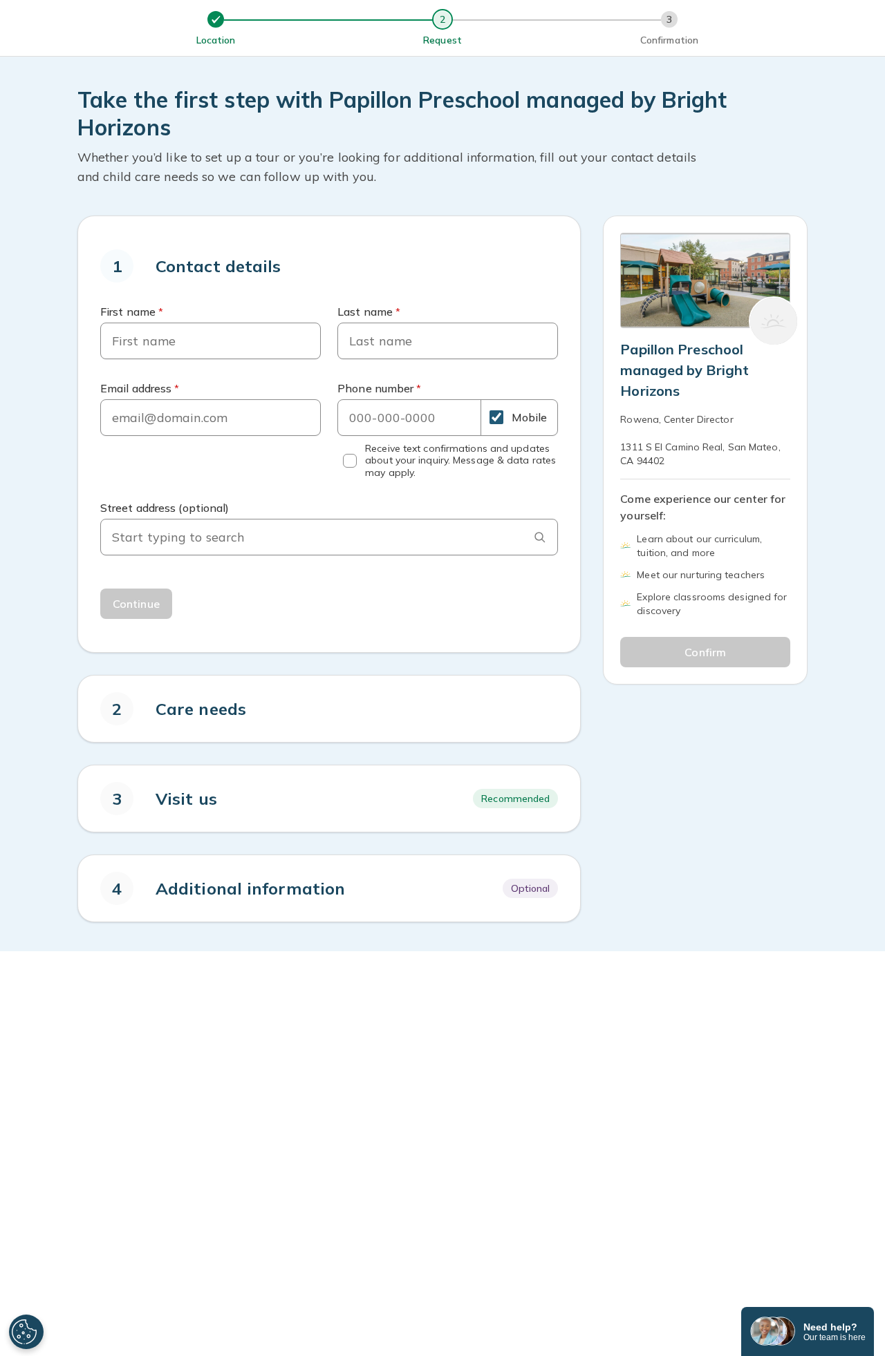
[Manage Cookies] (26, 1332)
